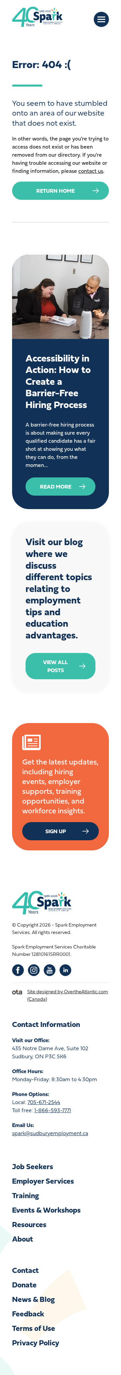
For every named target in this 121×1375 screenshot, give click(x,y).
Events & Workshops (46, 1209)
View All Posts (55, 666)
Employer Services (43, 1180)
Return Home (55, 191)
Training (25, 1195)
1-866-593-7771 (52, 1110)
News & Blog (33, 1299)
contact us (90, 171)
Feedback (28, 1313)
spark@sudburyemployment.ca (50, 1133)
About (22, 1238)
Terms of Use (33, 1328)
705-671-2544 (44, 1102)
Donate (24, 1284)
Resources (29, 1224)
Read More (55, 486)
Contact (25, 1270)
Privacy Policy (35, 1342)
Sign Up (55, 831)
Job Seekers (32, 1166)
